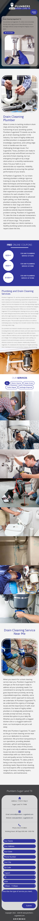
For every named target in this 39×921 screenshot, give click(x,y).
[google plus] (19, 919)
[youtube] (23, 919)
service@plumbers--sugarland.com (21, 814)
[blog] (24, 919)
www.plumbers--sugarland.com (22, 818)
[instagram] (20, 919)
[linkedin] (15, 919)
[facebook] (13, 919)
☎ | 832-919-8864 (9, 32)
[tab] (7, 383)
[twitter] (17, 919)
